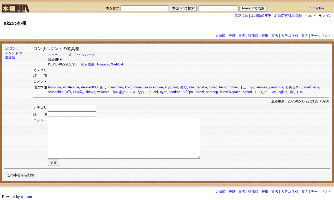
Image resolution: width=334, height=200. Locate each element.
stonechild (55, 92)
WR (68, 92)
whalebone (71, 87)
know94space (230, 92)
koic (128, 87)
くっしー (260, 92)
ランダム (325, 16)
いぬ (273, 92)
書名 (241, 36)
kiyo (168, 87)
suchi (154, 92)
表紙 (232, 36)
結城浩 (78, 92)
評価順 (253, 36)
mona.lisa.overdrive (148, 87)
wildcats (103, 92)
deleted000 (89, 87)
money (233, 87)
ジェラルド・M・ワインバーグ (71, 55)
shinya (90, 92)
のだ (183, 87)
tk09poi (188, 92)
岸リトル (296, 92)
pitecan (26, 197)
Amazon (103, 64)
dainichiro (116, 87)
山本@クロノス (123, 92)
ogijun (282, 92)
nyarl (163, 92)
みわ (103, 87)
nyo (251, 87)
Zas (192, 87)
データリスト (321, 36)
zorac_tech (217, 87)
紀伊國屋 (87, 64)
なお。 (143, 92)
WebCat (117, 64)
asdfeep (212, 92)
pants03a (276, 87)
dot (175, 87)
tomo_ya (54, 87)
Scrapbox (317, 8)
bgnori (247, 92)
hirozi (200, 92)
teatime (175, 92)
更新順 (220, 36)
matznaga (311, 87)
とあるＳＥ (293, 87)
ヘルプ (310, 16)
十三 (243, 87)
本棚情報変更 (261, 16)
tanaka (202, 87)
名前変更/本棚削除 (288, 16)
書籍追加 (241, 16)
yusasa (261, 87)
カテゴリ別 (289, 36)
